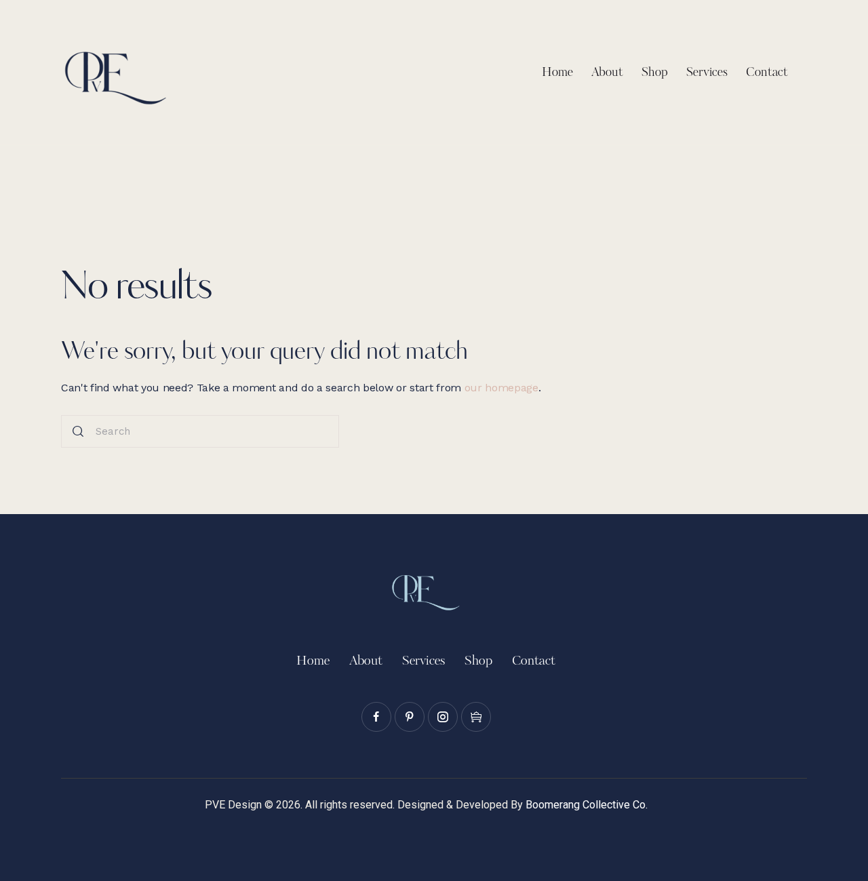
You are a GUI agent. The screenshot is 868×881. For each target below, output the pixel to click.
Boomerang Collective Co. (587, 804)
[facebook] (376, 717)
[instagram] (443, 717)
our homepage (501, 387)
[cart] (476, 717)
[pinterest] (410, 717)
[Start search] (78, 431)
